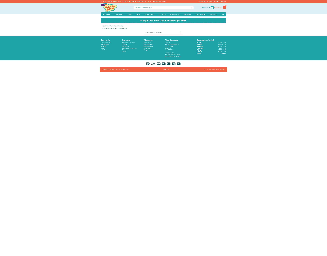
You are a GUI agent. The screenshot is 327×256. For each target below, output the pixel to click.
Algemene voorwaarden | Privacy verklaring (214, 69)
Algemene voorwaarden (128, 42)
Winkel (124, 51)
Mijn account (147, 42)
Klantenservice (203, 1)
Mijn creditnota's (148, 46)
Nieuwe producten (106, 42)
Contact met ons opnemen (129, 48)
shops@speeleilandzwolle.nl (172, 54)
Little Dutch (104, 50)
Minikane (103, 46)
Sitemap (124, 50)
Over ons (124, 44)
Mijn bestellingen (148, 44)
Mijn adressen (147, 48)
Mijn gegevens (147, 50)
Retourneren (125, 46)
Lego (102, 48)
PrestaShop (166, 69)
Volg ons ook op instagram (218, 1)
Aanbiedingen (105, 44)
